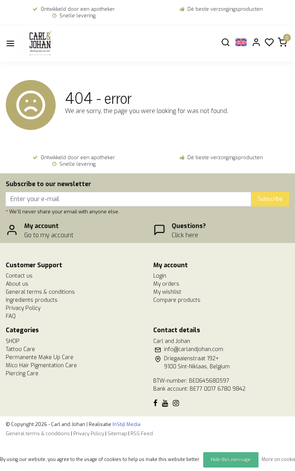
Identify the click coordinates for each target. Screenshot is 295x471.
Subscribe (270, 199)
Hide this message (231, 460)
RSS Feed (142, 433)
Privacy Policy (23, 308)
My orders (166, 284)
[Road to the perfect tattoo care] (54, 43)
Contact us (19, 276)
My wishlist (167, 292)
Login (159, 276)
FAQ (11, 316)
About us (17, 284)
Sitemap (117, 433)
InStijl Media (126, 424)
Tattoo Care (20, 349)
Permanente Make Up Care (39, 357)
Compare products (177, 300)
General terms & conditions (40, 292)
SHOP (13, 341)
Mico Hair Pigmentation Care (41, 365)
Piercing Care (22, 373)
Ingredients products (32, 300)
